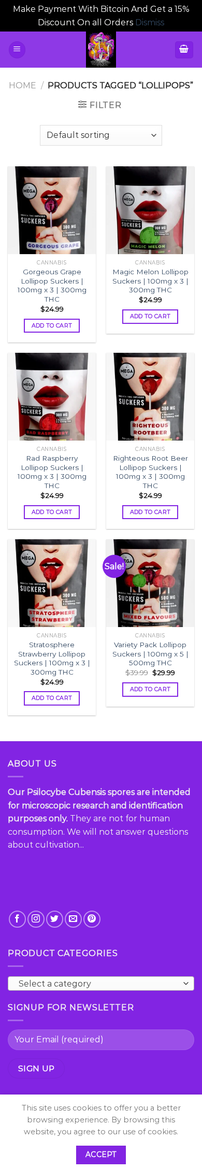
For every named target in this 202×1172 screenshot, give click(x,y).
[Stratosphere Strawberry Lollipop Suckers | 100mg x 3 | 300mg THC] (52, 583)
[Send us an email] (73, 919)
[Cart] (184, 49)
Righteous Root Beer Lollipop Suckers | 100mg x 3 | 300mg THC (150, 472)
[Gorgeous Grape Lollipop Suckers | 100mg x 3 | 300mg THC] (52, 210)
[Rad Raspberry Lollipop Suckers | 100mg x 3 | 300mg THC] (52, 397)
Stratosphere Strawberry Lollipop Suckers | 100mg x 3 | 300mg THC (52, 658)
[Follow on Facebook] (17, 919)
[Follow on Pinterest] (91, 919)
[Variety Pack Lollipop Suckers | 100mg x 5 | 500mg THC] (150, 583)
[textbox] (98, 984)
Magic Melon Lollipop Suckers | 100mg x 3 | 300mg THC (150, 281)
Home (22, 85)
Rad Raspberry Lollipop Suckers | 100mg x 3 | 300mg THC (52, 472)
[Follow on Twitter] (54, 919)
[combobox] (101, 983)
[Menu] (17, 49)
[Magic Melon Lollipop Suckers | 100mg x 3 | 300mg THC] (150, 210)
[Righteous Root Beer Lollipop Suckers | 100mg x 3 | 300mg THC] (150, 397)
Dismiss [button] (149, 22)
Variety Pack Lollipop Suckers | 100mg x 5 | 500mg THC (150, 653)
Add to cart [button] (52, 325)
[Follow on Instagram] (36, 919)
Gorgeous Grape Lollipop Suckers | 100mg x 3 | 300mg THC (52, 285)
